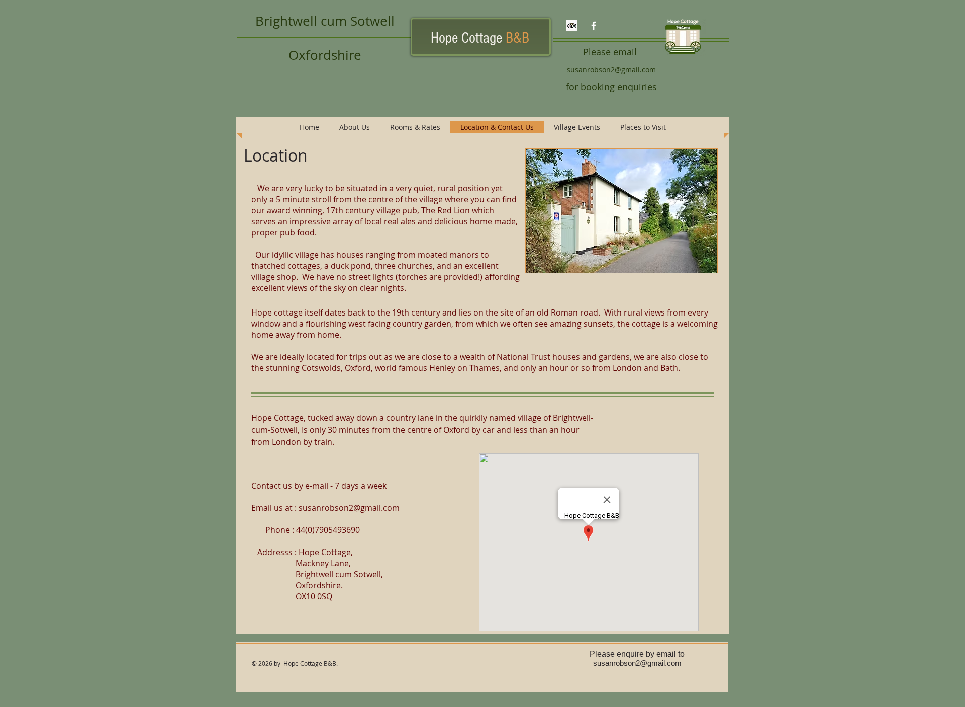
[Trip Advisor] (571, 25)
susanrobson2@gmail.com (611, 69)
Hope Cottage (480, 38)
